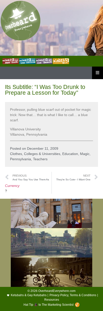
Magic (85, 154)
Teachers (40, 159)
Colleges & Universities (42, 154)
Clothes (16, 154)
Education (70, 154)
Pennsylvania (20, 159)
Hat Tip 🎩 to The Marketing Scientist (49, 304)
